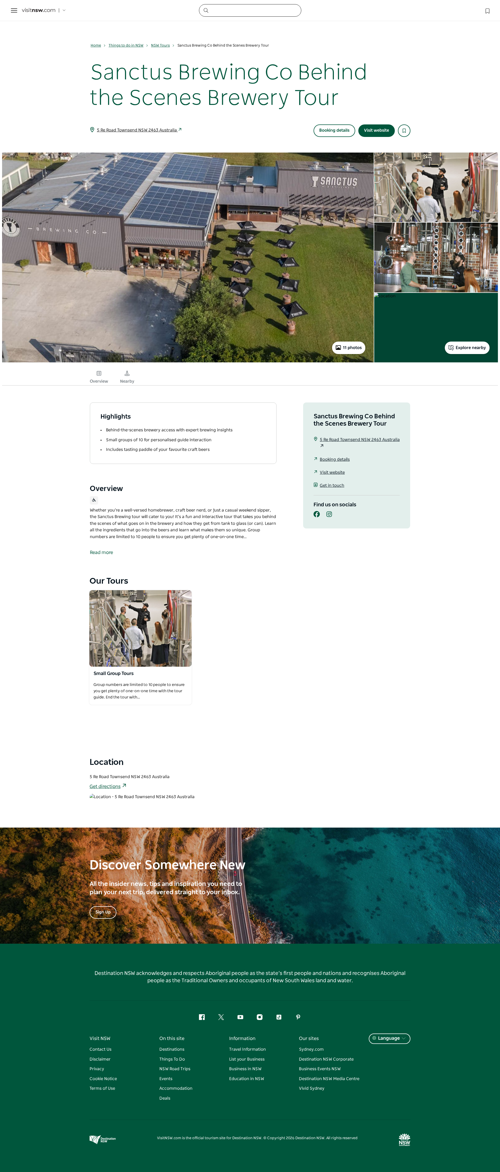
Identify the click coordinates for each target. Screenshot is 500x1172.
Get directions (105, 786)
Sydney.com (311, 1049)
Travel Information (247, 1049)
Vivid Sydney (311, 1088)
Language (389, 1038)
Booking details (334, 130)
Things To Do (172, 1059)
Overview (99, 381)
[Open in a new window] (140, 628)
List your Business (247, 1059)
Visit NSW (100, 1038)
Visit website (376, 130)
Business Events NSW (320, 1069)
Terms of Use (102, 1088)
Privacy (97, 1069)
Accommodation (175, 1088)
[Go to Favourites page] (487, 10)
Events (165, 1079)
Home (96, 45)
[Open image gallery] (188, 361)
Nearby (127, 381)
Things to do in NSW (126, 45)
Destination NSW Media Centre (329, 1079)
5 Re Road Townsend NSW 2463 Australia (137, 130)
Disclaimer (100, 1059)
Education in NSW (246, 1079)
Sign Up (103, 912)
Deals (164, 1098)
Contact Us (100, 1049)
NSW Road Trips (174, 1069)
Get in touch (332, 485)
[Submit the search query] (205, 10)
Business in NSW (245, 1069)
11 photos (352, 348)
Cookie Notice (103, 1079)
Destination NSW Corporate (326, 1059)
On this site (171, 1038)
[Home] (38, 10)
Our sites (309, 1038)
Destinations (171, 1049)
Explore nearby (471, 348)
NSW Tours (160, 45)
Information (242, 1038)
